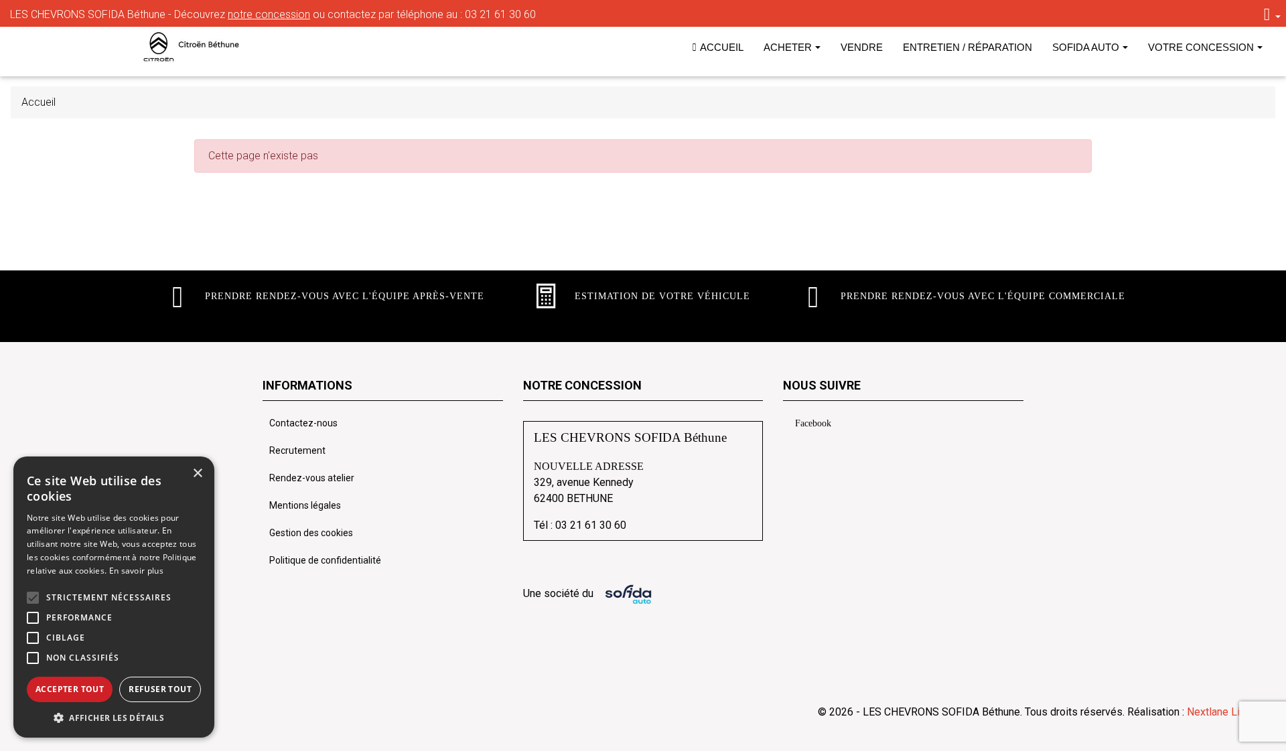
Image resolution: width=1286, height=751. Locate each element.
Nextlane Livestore (1230, 711)
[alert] (113, 597)
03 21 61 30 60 (500, 14)
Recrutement (297, 450)
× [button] (197, 474)
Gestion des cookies (311, 532)
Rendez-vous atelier (311, 478)
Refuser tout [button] (160, 689)
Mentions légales (305, 505)
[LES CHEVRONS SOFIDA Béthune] (200, 47)
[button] (32, 597)
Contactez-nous (303, 423)
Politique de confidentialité (325, 560)
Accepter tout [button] (69, 689)
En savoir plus (136, 570)
